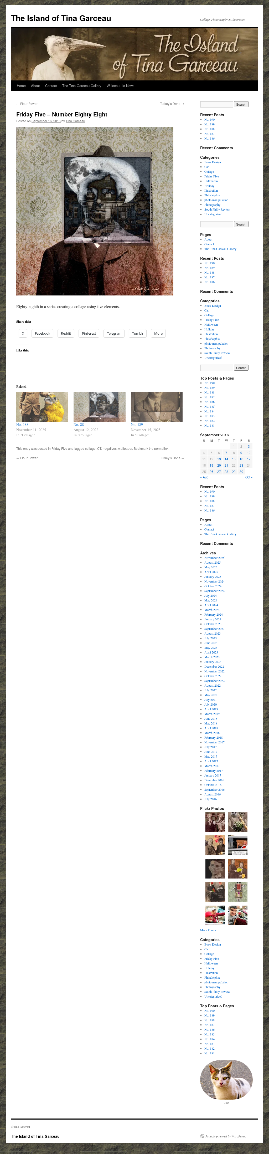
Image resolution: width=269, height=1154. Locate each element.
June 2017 (210, 751)
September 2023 (214, 628)
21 (226, 465)
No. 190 (209, 119)
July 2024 (210, 595)
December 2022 (214, 666)
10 (249, 452)
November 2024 (214, 581)
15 (234, 459)
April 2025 (211, 572)
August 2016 (212, 794)
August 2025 (212, 562)
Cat (206, 167)
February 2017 (213, 770)
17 (249, 459)
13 (219, 459)
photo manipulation (216, 200)
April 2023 (211, 652)
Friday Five (59, 448)
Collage (209, 171)
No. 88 (79, 424)
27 (219, 471)
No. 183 (209, 416)
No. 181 (209, 425)
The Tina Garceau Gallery (81, 85)
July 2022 (210, 690)
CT (99, 448)
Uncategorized (213, 214)
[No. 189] (157, 407)
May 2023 (210, 647)
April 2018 (211, 728)
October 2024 (212, 586)
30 (241, 471)
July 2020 (210, 704)
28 (226, 471)
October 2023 (212, 624)
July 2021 (210, 699)
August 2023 (212, 633)
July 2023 (210, 638)
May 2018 (210, 723)
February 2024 (213, 614)
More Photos (208, 930)
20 (219, 465)
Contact (51, 85)
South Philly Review (217, 209)
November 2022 (214, 671)
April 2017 (211, 761)
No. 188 (22, 424)
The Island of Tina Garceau (61, 17)
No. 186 (209, 138)
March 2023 (212, 657)
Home (21, 85)
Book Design (212, 162)
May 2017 (210, 756)
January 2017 (212, 775)
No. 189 (137, 424)
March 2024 (212, 609)
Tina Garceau (75, 121)
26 (211, 471)
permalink (161, 448)
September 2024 (214, 591)
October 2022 (212, 676)
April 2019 (211, 709)
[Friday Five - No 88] (94, 294)
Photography (212, 204)
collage (90, 448)
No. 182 (209, 420)
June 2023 (210, 643)
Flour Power (27, 103)
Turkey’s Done (172, 103)
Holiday (209, 185)
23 (241, 465)
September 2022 (214, 680)
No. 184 (209, 411)
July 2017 (210, 747)
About (35, 85)
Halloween (211, 181)
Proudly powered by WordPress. (225, 1136)
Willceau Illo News (120, 85)
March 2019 (212, 714)
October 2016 (212, 785)
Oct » (249, 477)
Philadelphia (212, 195)
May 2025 (210, 567)
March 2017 (212, 766)
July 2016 (210, 799)
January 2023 (212, 662)
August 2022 (212, 685)
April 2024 (211, 605)
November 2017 (214, 742)
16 (241, 459)
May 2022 (210, 695)
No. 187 (209, 133)
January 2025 (212, 576)
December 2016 (214, 780)
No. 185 (209, 406)
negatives (110, 448)
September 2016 (214, 789)
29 (234, 471)
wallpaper (125, 448)
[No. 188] (42, 407)
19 (211, 465)
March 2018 (212, 733)
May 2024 (210, 600)
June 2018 (210, 718)
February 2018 (213, 737)
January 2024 (212, 619)
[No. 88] (100, 407)
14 (226, 459)
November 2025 (214, 557)
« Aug (204, 477)
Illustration (211, 190)
